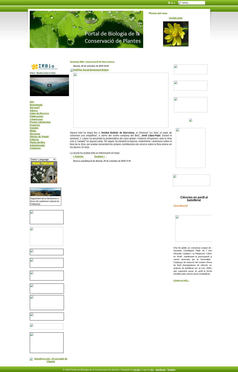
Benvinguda (36, 105)
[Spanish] (52, 155)
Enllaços (34, 139)
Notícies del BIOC (116, 51)
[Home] (86, 47)
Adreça (34, 110)
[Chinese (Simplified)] (34, 155)
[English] (31, 155)
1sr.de (137, 369)
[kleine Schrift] (175, 3)
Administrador (37, 145)
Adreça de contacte (51, 51)
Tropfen (171, 369)
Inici (34, 51)
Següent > (99, 156)
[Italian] (45, 155)
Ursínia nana (175, 18)
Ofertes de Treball (39, 136)
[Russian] (48, 155)
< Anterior (78, 156)
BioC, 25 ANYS (74, 51)
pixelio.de (161, 369)
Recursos (35, 134)
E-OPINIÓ (135, 51)
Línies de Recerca (39, 113)
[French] (38, 155)
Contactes (35, 148)
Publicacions (36, 116)
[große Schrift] (169, 3)
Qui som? (35, 107)
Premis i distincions (40, 122)
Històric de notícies (154, 51)
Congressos (36, 119)
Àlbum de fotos (94, 51)
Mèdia (33, 131)
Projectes (35, 125)
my (152, 369)
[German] (41, 155)
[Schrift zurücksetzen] (172, 3)
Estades (34, 128)
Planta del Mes (37, 142)
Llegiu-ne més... (181, 280)
